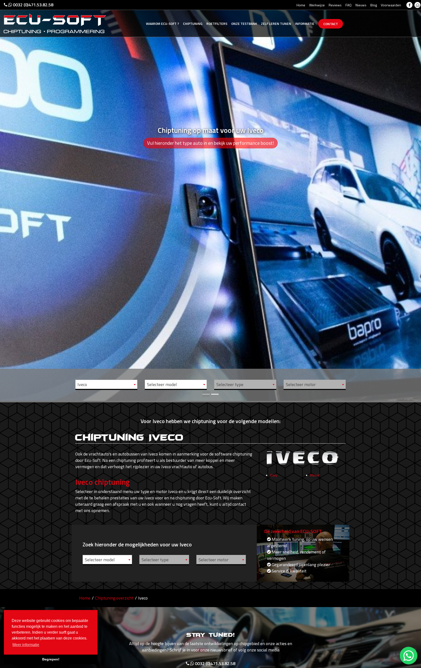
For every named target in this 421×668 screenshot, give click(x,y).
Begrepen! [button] (50, 659)
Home (301, 5)
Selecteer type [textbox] (229, 384)
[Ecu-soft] (55, 23)
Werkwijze (317, 5)
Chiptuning (192, 23)
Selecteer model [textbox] (162, 384)
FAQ (348, 5)
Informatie (304, 23)
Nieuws (360, 5)
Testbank (244, 23)
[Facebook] (409, 5)
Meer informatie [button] (25, 645)
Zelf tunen (276, 23)
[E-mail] (417, 5)
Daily (273, 475)
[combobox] (106, 384)
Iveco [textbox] (82, 384)
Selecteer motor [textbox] (301, 384)
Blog (373, 5)
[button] (31, 200)
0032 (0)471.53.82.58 (32, 4)
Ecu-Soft (162, 23)
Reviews (335, 5)
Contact (330, 23)
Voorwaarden (391, 5)
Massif (315, 475)
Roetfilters (216, 23)
